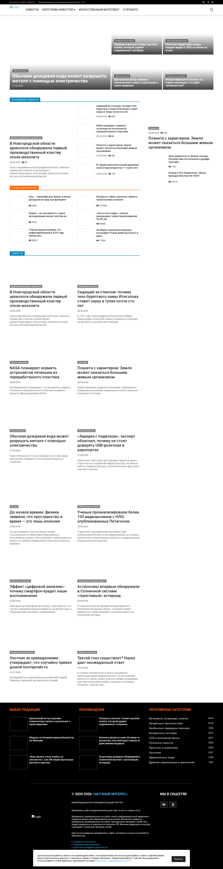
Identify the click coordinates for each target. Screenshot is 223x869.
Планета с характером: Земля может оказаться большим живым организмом (116, 148)
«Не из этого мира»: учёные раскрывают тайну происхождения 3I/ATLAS (116, 216)
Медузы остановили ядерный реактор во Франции (51, 739)
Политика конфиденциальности (90, 847)
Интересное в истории (124, 41)
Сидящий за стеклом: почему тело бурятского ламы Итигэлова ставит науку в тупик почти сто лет (117, 109)
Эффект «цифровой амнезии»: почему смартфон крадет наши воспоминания (38, 591)
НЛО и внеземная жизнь (177, 41)
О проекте (130, 9)
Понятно (178, 859)
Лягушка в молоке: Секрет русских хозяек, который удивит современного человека (135, 47)
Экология (83, 362)
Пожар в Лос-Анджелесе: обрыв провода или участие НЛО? (187, 174)
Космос (14, 507)
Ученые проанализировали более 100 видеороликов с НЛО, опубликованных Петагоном (108, 516)
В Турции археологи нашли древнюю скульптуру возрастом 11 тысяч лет (117, 166)
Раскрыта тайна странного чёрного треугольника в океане (116, 198)
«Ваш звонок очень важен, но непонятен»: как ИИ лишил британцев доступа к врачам (51, 759)
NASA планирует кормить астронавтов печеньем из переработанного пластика (112, 128)
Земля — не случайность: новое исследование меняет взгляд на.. (48, 215)
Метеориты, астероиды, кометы (92, 581)
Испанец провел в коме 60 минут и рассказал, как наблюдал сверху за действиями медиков (119, 740)
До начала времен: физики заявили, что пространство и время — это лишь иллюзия (36, 516)
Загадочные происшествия (22, 652)
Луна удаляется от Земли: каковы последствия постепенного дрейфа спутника (188, 159)
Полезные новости (86, 431)
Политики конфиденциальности (112, 860)
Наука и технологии (19, 362)
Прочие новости (20, 71)
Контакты (90, 841)
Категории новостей (57, 9)
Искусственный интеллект (99, 9)
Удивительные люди (87, 652)
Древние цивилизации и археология (26, 138)
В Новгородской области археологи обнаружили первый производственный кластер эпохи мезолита (38, 150)
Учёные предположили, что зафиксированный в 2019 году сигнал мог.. (46, 232)
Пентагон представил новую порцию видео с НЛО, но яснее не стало (186, 47)
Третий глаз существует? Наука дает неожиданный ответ (106, 660)
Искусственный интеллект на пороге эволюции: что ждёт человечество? (184, 82)
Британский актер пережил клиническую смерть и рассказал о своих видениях (136, 82)
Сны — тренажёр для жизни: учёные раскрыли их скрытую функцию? (50, 198)
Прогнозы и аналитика (176, 76)
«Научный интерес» (110, 794)
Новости (32, 9)
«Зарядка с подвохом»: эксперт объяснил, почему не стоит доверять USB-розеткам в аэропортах (106, 443)
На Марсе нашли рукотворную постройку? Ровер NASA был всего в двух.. (117, 233)
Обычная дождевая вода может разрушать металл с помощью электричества (59, 78)
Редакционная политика (86, 844)
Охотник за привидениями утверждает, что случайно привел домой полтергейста (41, 662)
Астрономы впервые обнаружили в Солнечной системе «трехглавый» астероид (108, 591)
